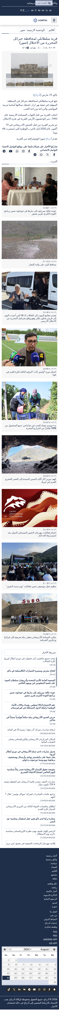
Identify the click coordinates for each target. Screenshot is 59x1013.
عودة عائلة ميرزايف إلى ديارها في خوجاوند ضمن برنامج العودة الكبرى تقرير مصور (32, 694)
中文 (22, 10)
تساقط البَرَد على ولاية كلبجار (42, 264)
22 (15, 973)
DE (39, 10)
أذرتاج (37, 94)
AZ (50, 10)
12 (39, 969)
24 (55, 978)
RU (47, 10)
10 (55, 969)
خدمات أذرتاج (51, 923)
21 (23, 973)
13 (30, 969)
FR (36, 10)
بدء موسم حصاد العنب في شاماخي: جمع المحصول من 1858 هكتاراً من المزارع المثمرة (30, 427)
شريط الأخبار (49, 652)
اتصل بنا (53, 911)
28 (23, 978)
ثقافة (54, 878)
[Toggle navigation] (53, 20)
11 (47, 969)
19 (39, 973)
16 (8, 969)
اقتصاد (54, 867)
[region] (30, 751)
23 (8, 973)
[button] (29, 65)
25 (46, 978)
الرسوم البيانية (50, 899)
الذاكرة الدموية (50, 895)
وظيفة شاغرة (51, 927)
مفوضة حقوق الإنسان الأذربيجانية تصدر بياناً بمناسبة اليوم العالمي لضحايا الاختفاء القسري (31, 771)
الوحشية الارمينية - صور (32, 29)
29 (15, 978)
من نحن (53, 915)
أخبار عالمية (51, 891)
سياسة (54, 863)
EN (43, 10)
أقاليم (52, 29)
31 (55, 982)
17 (55, 973)
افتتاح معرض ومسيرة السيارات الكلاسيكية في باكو (31, 670)
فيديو (54, 902)
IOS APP (53, 943)
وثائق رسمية (51, 859)
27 (30, 978)
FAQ (55, 932)
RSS (55, 935)
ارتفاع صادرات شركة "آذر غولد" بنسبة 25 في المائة (31, 729)
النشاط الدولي (50, 919)
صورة (54, 906)
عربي (27, 10)
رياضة (54, 887)
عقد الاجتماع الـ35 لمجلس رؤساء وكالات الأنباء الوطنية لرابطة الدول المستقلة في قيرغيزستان (33, 706)
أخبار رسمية (51, 855)
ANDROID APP (50, 939)
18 (46, 973)
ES (32, 10)
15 (15, 969)
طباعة (33, 48)
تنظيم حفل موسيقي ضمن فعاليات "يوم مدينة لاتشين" (31, 586)
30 (8, 978)
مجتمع (54, 874)
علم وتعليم (52, 883)
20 (30, 973)
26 (39, 978)
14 (23, 969)
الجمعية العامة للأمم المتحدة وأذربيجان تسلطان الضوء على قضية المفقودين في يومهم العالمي (30, 681)
